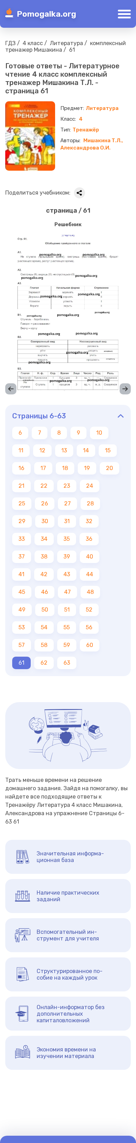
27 (67, 503)
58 (44, 645)
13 (64, 450)
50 (44, 609)
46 (44, 592)
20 (109, 468)
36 (89, 539)
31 (67, 521)
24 (89, 486)
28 (90, 503)
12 (42, 450)
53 (21, 627)
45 (21, 592)
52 (89, 609)
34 (44, 539)
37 (21, 556)
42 (43, 574)
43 (66, 574)
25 (21, 503)
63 (66, 662)
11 (20, 450)
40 (89, 556)
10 (99, 432)
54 (44, 627)
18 (65, 468)
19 (87, 468)
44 (89, 574)
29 (21, 521)
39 (66, 556)
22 (43, 486)
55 (66, 627)
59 (66, 645)
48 (90, 592)
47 (67, 592)
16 (21, 468)
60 (89, 645)
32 (89, 521)
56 (89, 627)
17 (43, 468)
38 (44, 556)
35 (66, 539)
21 (21, 486)
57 (21, 645)
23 (66, 486)
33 (21, 539)
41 (21, 574)
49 (21, 609)
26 (44, 503)
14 (86, 450)
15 (108, 450)
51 (67, 609)
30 (44, 521)
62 (43, 662)
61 (21, 662)
